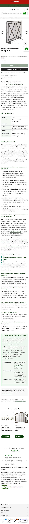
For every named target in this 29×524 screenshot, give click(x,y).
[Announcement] (14, 1)
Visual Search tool (7, 394)
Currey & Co (4, 426)
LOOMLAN (17, 426)
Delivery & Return (6, 82)
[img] (14, 450)
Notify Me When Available (14, 69)
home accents (15, 246)
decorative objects (15, 231)
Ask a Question (16, 82)
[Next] (27, 32)
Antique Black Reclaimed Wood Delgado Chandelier (7, 429)
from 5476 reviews (14, 452)
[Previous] (2, 32)
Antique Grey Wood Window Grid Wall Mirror (20, 429)
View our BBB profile (20, 401)
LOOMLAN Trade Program (18, 366)
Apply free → (24, 72)
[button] (3, 461)
